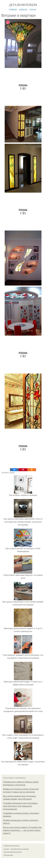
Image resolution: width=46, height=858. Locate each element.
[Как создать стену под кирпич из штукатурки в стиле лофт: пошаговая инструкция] (23, 732)
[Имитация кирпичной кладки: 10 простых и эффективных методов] (23, 678)
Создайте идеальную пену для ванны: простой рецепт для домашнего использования (20, 806)
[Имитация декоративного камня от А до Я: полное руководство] (23, 625)
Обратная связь (8, 855)
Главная (13, 9)
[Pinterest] (23, 469)
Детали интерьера (23, 5)
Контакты (6, 849)
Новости (23, 9)
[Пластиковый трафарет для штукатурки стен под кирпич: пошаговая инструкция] (23, 652)
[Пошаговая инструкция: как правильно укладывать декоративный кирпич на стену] (23, 705)
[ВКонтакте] (14, 469)
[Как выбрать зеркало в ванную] (23, 492)
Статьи (32, 9)
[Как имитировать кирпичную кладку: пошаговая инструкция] (23, 758)
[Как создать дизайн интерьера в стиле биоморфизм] (23, 545)
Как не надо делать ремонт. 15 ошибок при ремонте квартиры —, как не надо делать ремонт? (22, 830)
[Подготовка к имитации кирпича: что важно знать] (23, 572)
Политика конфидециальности (13, 852)
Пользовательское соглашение (19, 849)
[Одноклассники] (31, 469)
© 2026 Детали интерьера (11, 845)
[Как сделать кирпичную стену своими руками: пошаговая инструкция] (23, 598)
